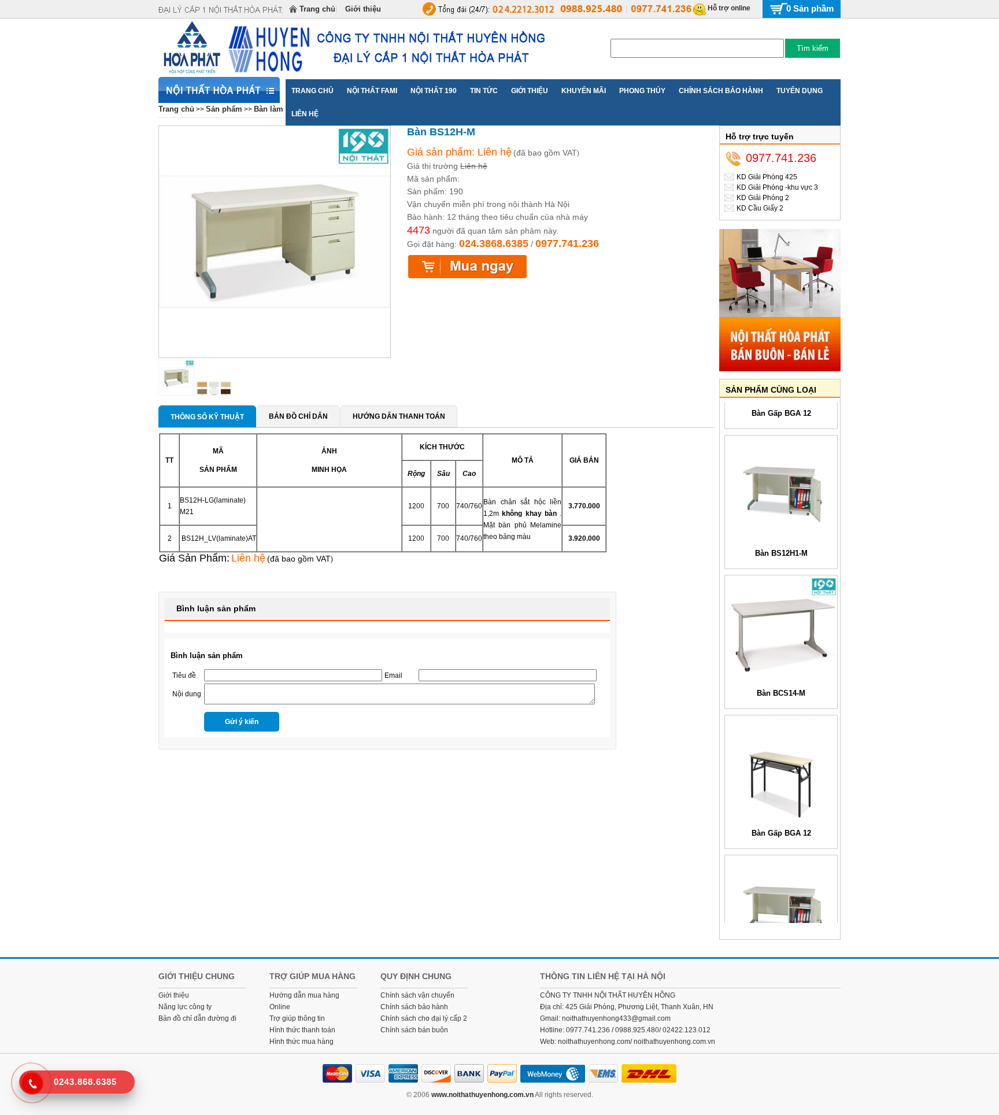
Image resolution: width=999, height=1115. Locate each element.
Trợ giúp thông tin (297, 1018)
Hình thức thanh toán (302, 1030)
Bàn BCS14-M (781, 681)
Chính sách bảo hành (414, 1007)
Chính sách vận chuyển (417, 995)
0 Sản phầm (810, 8)
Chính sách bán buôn (414, 1030)
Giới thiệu (363, 9)
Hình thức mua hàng (301, 1042)
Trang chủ (317, 9)
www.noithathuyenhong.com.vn (482, 1095)
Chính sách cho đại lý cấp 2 (423, 1018)
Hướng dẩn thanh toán (399, 416)
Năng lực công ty (185, 1007)
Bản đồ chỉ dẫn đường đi (197, 1018)
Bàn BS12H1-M (781, 541)
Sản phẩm (224, 109)
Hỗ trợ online (729, 8)
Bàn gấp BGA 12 (781, 821)
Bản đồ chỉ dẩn (298, 416)
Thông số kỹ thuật (207, 417)
